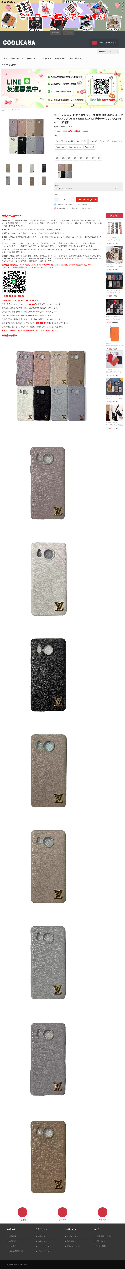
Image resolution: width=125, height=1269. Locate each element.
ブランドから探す (76, 58)
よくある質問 (100, 1246)
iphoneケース (32, 58)
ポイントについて (44, 1251)
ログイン (68, 32)
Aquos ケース (14, 109)
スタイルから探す (9, 65)
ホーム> (7, 109)
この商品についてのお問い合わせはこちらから (71, 204)
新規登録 (55, 32)
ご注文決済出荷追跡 (102, 1236)
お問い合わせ (100, 1241)
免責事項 (12, 1246)
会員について (42, 1236)
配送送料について (73, 1246)
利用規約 (12, 1241)
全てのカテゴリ (17, 58)
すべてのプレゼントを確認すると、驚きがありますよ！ (75, 208)
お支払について (72, 1236)
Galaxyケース (46, 58)
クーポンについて (44, 1246)
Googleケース (60, 58)
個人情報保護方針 (15, 1251)
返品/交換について (73, 1241)
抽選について (42, 1241)
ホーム (4, 58)
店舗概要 (12, 1236)
